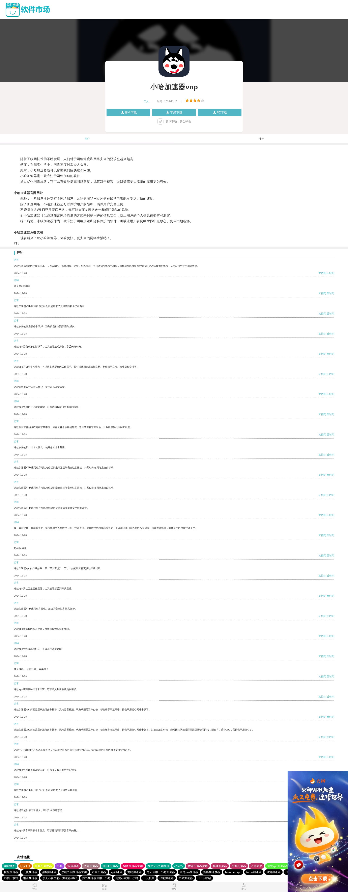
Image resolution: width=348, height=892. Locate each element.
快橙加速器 (11, 872)
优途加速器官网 (198, 866)
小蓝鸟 (178, 866)
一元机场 (148, 878)
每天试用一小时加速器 (161, 872)
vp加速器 (116, 872)
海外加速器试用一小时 (96, 878)
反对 (329, 273)
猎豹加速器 (167, 878)
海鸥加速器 (134, 872)
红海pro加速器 (189, 872)
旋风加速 (73, 866)
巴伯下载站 (11, 878)
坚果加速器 (91, 866)
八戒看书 (256, 866)
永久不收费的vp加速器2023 (59, 878)
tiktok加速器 (110, 866)
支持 (321, 273)
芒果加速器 (99, 872)
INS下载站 (204, 878)
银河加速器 (273, 872)
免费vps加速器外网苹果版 (283, 866)
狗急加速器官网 (133, 866)
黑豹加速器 (49, 872)
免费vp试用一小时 (126, 878)
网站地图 (9, 866)
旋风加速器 (239, 866)
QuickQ (25, 866)
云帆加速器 (30, 872)
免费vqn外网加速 (158, 866)
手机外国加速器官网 (74, 872)
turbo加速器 (253, 872)
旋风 (59, 866)
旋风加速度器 (43, 866)
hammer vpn (233, 872)
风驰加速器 (220, 866)
